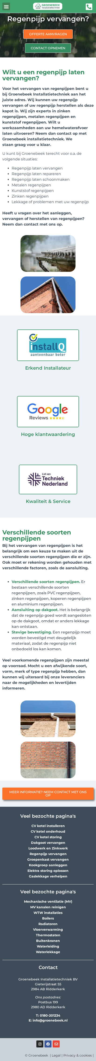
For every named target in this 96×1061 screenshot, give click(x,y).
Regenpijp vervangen (48, 854)
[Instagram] (39, 1043)
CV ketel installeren (48, 826)
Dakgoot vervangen (48, 843)
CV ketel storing (48, 837)
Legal (56, 1055)
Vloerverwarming (48, 929)
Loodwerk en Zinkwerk (48, 848)
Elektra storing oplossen (48, 871)
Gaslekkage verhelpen (48, 876)
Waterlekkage (48, 952)
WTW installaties (48, 913)
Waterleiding (48, 946)
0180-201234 (50, 1015)
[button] (6, 6)
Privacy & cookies (77, 1055)
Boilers (48, 918)
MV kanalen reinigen (48, 907)
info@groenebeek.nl (50, 1020)
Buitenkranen (48, 941)
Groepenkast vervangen (48, 859)
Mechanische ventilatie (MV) (48, 901)
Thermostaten (48, 935)
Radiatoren (48, 924)
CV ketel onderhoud (48, 831)
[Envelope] (56, 1043)
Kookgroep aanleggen (48, 865)
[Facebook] (48, 1043)
